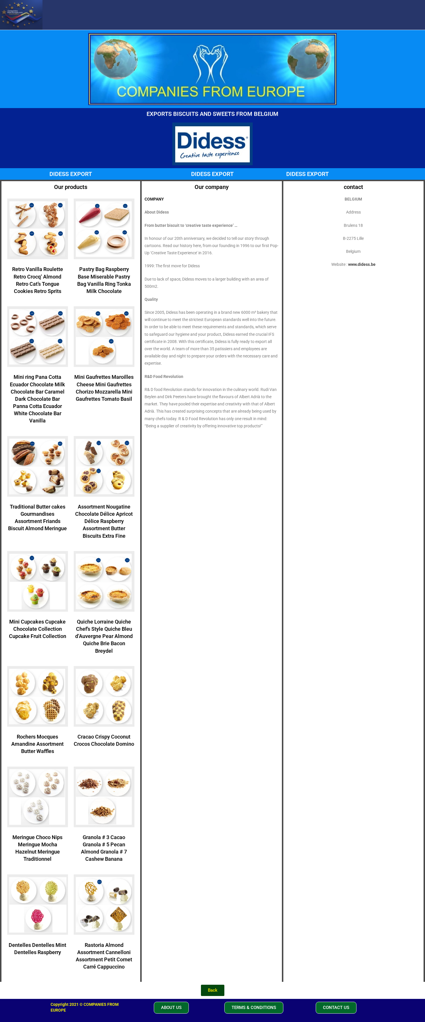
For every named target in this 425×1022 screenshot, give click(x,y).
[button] (171, 1008)
